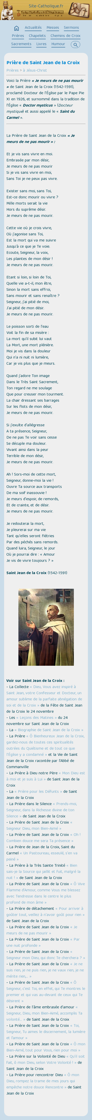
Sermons (71, 28)
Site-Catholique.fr (46, 7)
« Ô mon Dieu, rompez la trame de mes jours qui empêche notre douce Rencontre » (42, 1081)
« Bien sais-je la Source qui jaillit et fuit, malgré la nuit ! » (43, 872)
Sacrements (21, 44)
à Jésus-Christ (35, 70)
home (16, 28)
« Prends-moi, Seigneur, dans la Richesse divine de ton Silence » (41, 810)
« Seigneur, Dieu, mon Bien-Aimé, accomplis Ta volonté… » (44, 1014)
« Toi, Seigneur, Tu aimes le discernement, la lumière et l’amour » (45, 1032)
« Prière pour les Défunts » (38, 792)
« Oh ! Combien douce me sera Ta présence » (43, 838)
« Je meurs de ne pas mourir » (41, 930)
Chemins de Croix (65, 36)
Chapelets (37, 36)
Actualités (33, 28)
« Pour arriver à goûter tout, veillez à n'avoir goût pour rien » (45, 912)
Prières (18, 36)
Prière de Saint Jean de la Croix (43, 63)
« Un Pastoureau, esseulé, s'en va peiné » (41, 856)
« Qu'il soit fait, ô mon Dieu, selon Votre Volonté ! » (45, 1060)
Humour (58, 44)
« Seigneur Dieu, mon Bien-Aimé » (39, 826)
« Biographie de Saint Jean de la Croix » (49, 730)
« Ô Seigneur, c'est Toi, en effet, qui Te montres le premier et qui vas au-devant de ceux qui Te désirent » (45, 992)
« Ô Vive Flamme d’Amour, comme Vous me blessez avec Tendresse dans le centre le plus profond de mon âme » (45, 893)
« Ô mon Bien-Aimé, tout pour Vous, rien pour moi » (45, 1047)
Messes (53, 28)
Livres (41, 44)
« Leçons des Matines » (36, 718)
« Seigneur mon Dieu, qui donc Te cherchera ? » (45, 955)
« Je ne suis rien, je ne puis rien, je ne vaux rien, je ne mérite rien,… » (45, 970)
